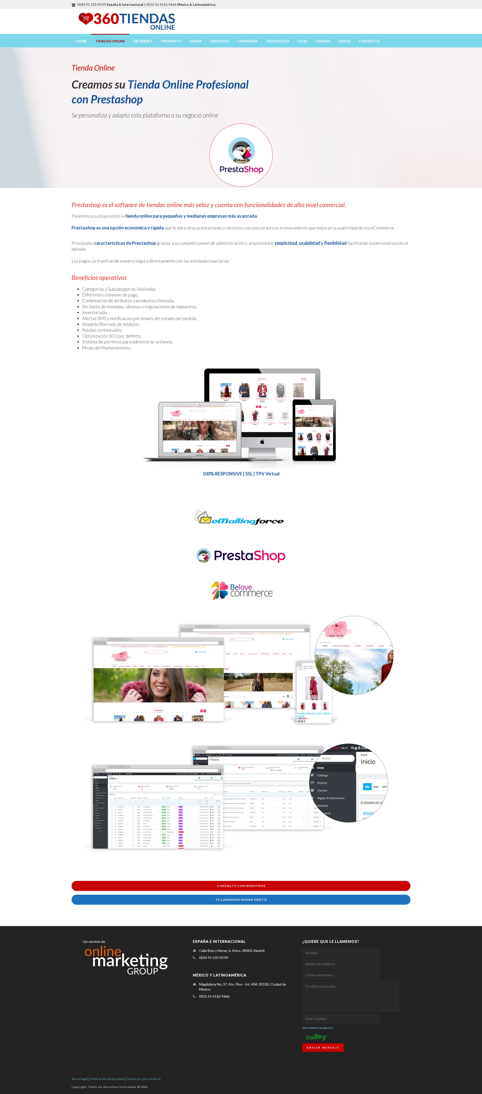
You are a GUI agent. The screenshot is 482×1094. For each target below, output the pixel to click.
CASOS (344, 41)
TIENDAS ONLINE (110, 41)
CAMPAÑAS (247, 41)
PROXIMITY (171, 41)
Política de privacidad (107, 1078)
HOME (81, 41)
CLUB (302, 41)
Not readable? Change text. (317, 1027)
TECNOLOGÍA (277, 41)
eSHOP (196, 41)
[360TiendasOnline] (127, 21)
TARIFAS (323, 41)
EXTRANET (143, 41)
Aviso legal (80, 1078)
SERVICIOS (219, 41)
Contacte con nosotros (143, 1078)
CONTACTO (369, 41)
